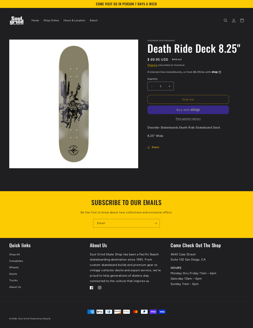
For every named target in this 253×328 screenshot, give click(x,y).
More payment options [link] (188, 118)
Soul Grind (24, 318)
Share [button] (155, 147)
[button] (226, 20)
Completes (16, 261)
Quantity (152, 78)
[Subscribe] (156, 223)
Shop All (14, 254)
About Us (15, 287)
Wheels (14, 267)
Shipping (152, 65)
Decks (13, 273)
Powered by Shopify (40, 318)
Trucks (13, 280)
